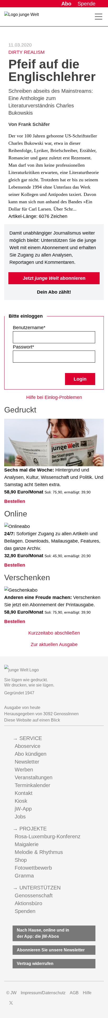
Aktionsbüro (28, 903)
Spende (86, 4)
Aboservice (27, 746)
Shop (21, 860)
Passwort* (23, 347)
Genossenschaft (34, 895)
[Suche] (89, 17)
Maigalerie (27, 844)
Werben (24, 769)
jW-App (23, 809)
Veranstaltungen (33, 777)
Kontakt (24, 793)
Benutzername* (29, 327)
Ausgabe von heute (22, 707)
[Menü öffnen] (98, 16)
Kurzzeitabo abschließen (54, 633)
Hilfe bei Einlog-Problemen (54, 397)
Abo (66, 4)
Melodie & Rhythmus (39, 852)
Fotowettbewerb (33, 868)
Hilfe (87, 993)
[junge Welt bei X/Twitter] (11, 1002)
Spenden (25, 911)
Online (15, 513)
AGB (74, 993)
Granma (24, 876)
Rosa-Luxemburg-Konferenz (47, 836)
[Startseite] (21, 17)
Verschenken (27, 577)
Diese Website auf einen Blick (32, 720)
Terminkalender (32, 785)
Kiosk (21, 801)
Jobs (20, 816)
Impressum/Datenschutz (43, 993)
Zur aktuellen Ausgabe (54, 644)
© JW (11, 993)
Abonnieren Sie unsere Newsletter (51, 950)
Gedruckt (20, 409)
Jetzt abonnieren (54, 278)
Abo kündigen (30, 754)
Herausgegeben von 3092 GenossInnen (41, 714)
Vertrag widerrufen (35, 963)
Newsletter (27, 762)
